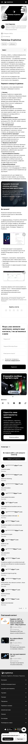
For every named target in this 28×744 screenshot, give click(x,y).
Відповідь (3, 471)
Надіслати (14, 367)
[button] (14, 50)
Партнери (20, 739)
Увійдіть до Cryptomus (13, 459)
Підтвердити (8, 739)
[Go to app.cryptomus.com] (8, 2)
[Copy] (25, 403)
